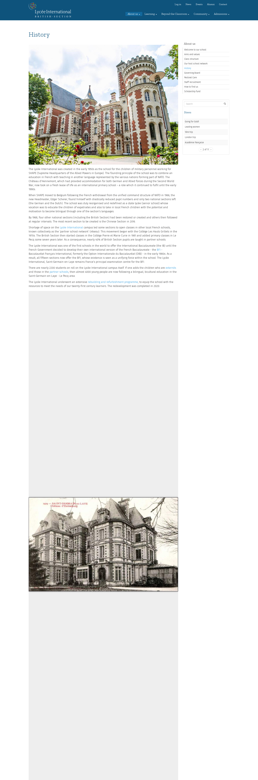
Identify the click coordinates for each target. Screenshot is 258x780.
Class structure (191, 59)
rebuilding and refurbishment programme (113, 282)
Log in (178, 4)
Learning (150, 13)
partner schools (59, 272)
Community (201, 13)
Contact (223, 4)
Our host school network (196, 63)
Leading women (192, 127)
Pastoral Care (190, 77)
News (188, 4)
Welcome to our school (195, 50)
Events (199, 4)
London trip (190, 137)
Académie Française (194, 142)
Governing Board (192, 73)
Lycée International (71, 227)
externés (171, 268)
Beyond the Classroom (174, 13)
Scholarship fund (192, 91)
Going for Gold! (192, 121)
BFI (159, 250)
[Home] (51, 9)
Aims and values (192, 54)
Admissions (221, 13)
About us (133, 13)
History (187, 68)
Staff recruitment (192, 82)
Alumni (211, 4)
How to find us (191, 87)
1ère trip (189, 132)
